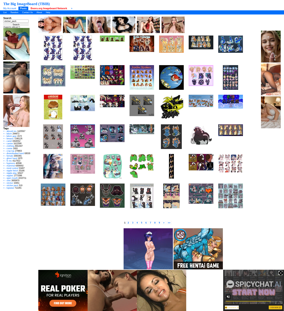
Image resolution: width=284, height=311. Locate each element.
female (10, 156)
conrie (9, 148)
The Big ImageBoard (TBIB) (26, 4)
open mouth (12, 178)
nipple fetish (12, 170)
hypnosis (11, 163)
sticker (10, 183)
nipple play (12, 173)
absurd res (12, 131)
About (39, 12)
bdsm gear (12, 136)
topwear (10, 188)
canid (9, 141)
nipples (10, 175)
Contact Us (27, 12)
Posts (23, 8)
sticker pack (12, 185)
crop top (10, 151)
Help (48, 12)
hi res (9, 161)
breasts (10, 138)
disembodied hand (15, 153)
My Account (9, 8)
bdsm (9, 133)
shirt (9, 180)
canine (10, 143)
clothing (10, 146)
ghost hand (12, 158)
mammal (11, 165)
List (5, 12)
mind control (12, 168)
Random (14, 12)
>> (169, 223)
